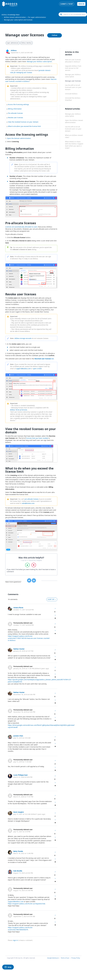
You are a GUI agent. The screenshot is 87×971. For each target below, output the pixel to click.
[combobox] (73, 14)
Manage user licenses (73, 81)
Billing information (15, 109)
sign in (15, 940)
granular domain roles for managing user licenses (30, 71)
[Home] (10, 4)
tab (44, 359)
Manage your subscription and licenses (18, 20)
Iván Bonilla (17, 871)
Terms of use (65, 958)
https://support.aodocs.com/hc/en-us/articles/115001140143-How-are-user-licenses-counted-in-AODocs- (29, 638)
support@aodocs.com (23, 369)
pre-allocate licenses (31, 499)
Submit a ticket (66, 4)
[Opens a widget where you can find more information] (8, 967)
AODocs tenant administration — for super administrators (25, 17)
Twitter (29, 580)
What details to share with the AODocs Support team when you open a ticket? (74, 145)
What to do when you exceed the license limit (24, 126)
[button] (27, 565)
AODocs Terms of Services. (19, 410)
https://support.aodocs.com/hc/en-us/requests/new (26, 904)
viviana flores (18, 608)
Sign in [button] (81, 4)
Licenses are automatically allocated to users (21, 227)
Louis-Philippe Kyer (20, 775)
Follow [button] (54, 35)
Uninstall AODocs (71, 94)
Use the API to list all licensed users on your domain (73, 87)
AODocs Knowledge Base (11, 15)
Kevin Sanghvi (18, 812)
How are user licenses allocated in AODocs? (73, 61)
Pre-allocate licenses (15, 113)
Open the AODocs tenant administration (74, 121)
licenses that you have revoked (37, 438)
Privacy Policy (75, 958)
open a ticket (37, 369)
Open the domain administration (19, 138)
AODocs (14, 50)
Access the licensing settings (18, 104)
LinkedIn (34, 580)
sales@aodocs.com (28, 503)
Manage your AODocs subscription (39, 61)
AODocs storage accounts (23, 338)
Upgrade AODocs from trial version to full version (73, 68)
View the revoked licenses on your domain (23, 122)
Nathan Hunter (19, 649)
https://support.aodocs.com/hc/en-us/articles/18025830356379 (20, 928)
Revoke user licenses (15, 118)
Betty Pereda (18, 851)
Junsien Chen (18, 736)
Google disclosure (53, 958)
